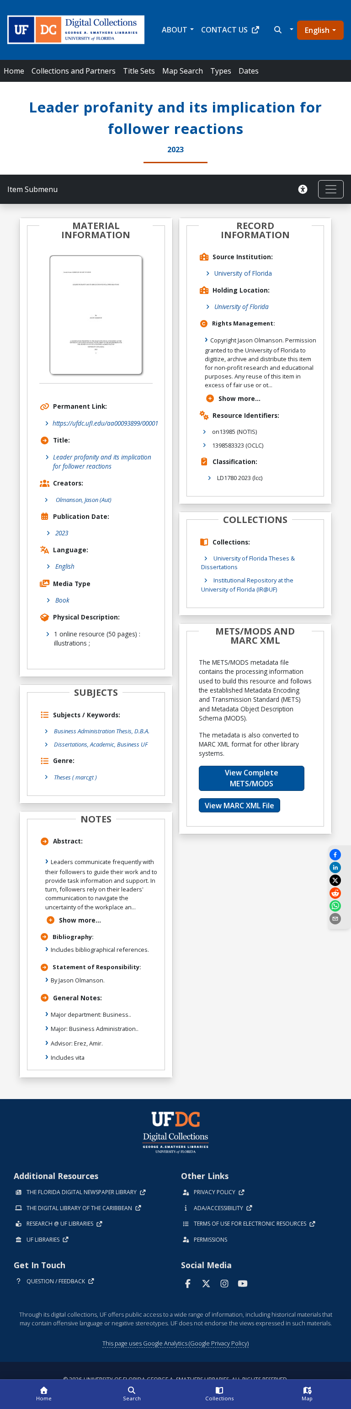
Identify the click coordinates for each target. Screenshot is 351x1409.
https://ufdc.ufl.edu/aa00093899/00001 (105, 423)
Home (14, 71)
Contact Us (224, 30)
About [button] (174, 30)
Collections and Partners (74, 71)
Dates (249, 71)
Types (220, 71)
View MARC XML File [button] (239, 806)
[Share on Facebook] (340, 854)
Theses (75, 777)
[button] (282, 30)
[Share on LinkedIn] (340, 867)
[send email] (340, 918)
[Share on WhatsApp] (340, 906)
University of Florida (243, 273)
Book (62, 600)
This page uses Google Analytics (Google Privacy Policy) (175, 1343)
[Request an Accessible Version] (304, 189)
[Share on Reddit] (340, 893)
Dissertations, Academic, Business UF (101, 744)
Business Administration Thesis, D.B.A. (101, 731)
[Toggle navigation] (331, 189)
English (317, 30)
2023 (61, 532)
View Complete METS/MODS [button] (251, 778)
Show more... (80, 920)
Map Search (182, 71)
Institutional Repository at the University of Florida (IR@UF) (247, 584)
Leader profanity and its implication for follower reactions (102, 461)
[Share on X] (340, 880)
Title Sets (139, 71)
